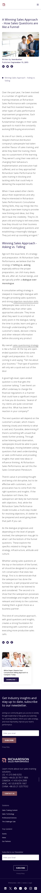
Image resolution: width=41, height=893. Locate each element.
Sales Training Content (9, 810)
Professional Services (9, 818)
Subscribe (9, 740)
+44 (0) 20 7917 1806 (18, 777)
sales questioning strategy (25, 345)
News (4, 838)
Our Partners (6, 841)
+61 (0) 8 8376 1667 (17, 783)
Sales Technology (8, 814)
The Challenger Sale (9, 822)
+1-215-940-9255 (14, 774)
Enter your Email (9, 857)
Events (4, 834)
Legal (30, 883)
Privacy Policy (6, 747)
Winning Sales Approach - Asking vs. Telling (20, 79)
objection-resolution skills (25, 301)
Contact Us (9, 793)
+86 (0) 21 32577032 (18, 786)
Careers (24, 883)
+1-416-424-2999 (19, 780)
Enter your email (9, 733)
